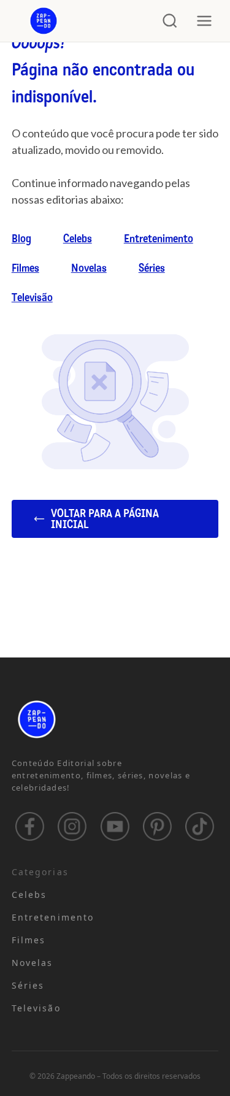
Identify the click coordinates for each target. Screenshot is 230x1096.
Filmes (25, 268)
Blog (21, 238)
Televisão (32, 297)
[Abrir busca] (170, 21)
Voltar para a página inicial (105, 519)
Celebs (77, 238)
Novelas (89, 268)
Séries (152, 268)
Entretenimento (158, 238)
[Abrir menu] (204, 21)
